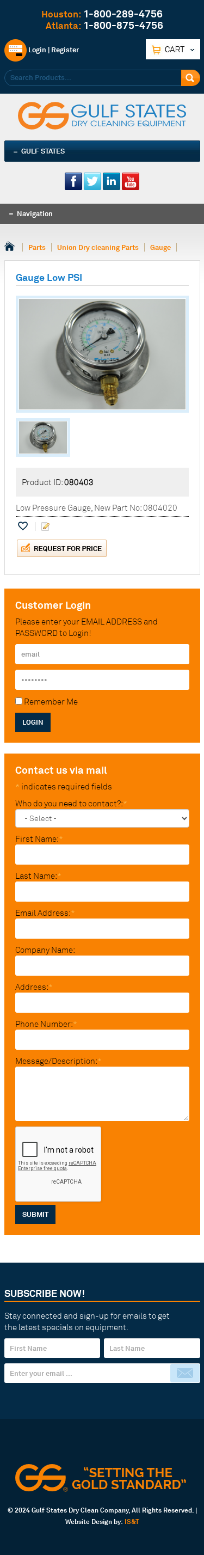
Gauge (160, 247)
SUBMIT (35, 1214)
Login (36, 49)
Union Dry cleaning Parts (98, 247)
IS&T (132, 1521)
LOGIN (33, 722)
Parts (37, 247)
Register (65, 49)
